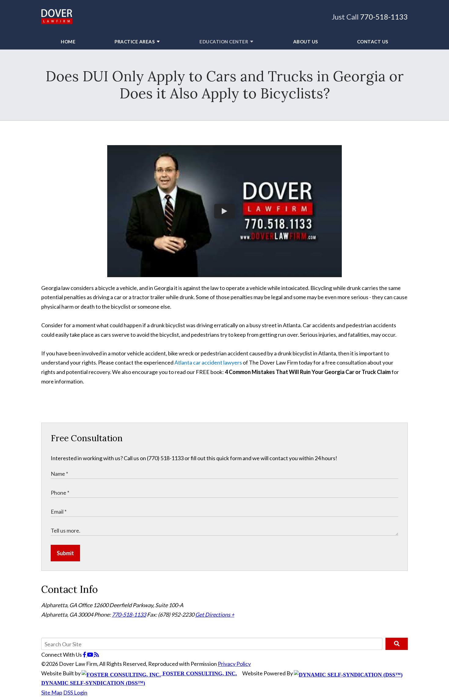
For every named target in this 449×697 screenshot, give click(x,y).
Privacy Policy (234, 663)
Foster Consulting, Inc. (199, 673)
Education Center (223, 41)
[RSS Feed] (96, 654)
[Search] (396, 644)
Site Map (51, 692)
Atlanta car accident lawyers (208, 362)
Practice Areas (135, 41)
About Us (305, 41)
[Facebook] (85, 654)
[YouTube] (90, 654)
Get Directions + (214, 614)
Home (68, 41)
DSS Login (75, 692)
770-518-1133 (384, 16)
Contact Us (372, 41)
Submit (65, 553)
